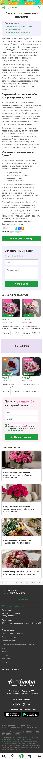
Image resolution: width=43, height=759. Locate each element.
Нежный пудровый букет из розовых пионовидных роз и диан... (31, 328)
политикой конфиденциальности (21, 429)
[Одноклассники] (22, 228)
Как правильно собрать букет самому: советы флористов (17, 541)
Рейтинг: (8, 256)
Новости (5, 655)
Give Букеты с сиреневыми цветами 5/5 (22, 256)
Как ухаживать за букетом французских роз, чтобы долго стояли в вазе (18, 509)
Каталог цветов (10, 669)
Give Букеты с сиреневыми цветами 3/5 (17, 256)
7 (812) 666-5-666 (16, 593)
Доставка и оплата (9, 641)
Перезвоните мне (21, 599)
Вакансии (5, 651)
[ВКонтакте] (19, 228)
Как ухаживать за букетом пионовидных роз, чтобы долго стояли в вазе (18, 475)
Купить (6, 333)
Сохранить (23, 284)
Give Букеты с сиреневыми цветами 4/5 (20, 256)
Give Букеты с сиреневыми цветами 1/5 (13, 256)
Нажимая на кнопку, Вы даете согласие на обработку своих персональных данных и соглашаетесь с (22, 427)
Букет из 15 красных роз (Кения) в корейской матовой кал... (10, 387)
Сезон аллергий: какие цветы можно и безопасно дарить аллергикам (21, 573)
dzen (24, 704)
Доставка (6, 610)
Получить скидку (22, 437)
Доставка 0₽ (8, 315)
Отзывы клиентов (9, 637)
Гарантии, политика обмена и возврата (18, 644)
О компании (8, 630)
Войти (4, 662)
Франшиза (6, 659)
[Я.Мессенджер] (16, 228)
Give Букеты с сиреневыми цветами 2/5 (15, 256)
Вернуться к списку (22, 238)
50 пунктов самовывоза (12, 623)
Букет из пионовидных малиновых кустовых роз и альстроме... (11, 328)
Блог (4, 648)
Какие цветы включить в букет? (18, 32)
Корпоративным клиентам (12, 634)
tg (29, 704)
